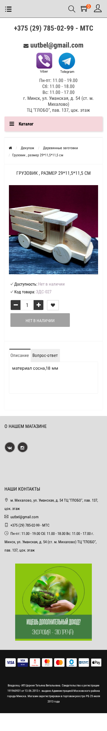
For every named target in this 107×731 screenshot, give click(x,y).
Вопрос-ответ (45, 355)
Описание (19, 355)
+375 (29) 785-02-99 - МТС (53, 28)
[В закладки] (53, 305)
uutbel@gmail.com (57, 45)
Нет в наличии (40, 320)
